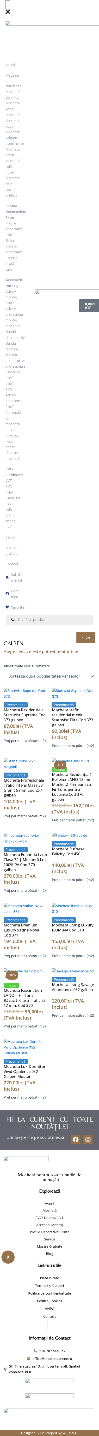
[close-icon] (8, 14)
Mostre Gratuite (49, 1246)
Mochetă (50, 1210)
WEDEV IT (70, 1433)
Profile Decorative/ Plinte (49, 1232)
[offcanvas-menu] (8, 4)
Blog (49, 1253)
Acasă (49, 1203)
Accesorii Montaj (49, 1225)
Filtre (85, 637)
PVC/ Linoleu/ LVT (49, 1217)
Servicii (49, 1239)
